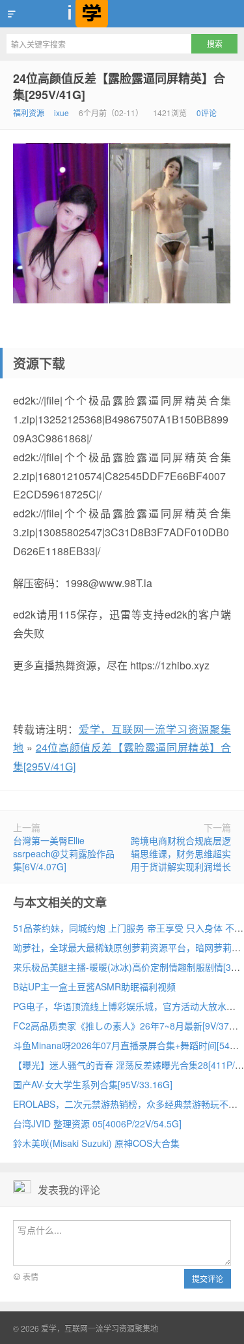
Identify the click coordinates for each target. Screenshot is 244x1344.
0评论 (207, 112)
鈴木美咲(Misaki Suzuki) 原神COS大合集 (96, 1143)
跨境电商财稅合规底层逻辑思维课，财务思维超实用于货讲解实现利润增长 (181, 853)
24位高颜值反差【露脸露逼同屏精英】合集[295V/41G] (119, 86)
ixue (61, 112)
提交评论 (207, 1278)
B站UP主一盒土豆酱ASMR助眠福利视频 (94, 986)
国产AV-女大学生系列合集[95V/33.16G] (92, 1084)
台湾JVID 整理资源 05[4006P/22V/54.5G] (97, 1123)
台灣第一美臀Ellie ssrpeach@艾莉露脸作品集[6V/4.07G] (64, 853)
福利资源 (28, 112)
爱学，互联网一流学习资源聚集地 (122, 13)
